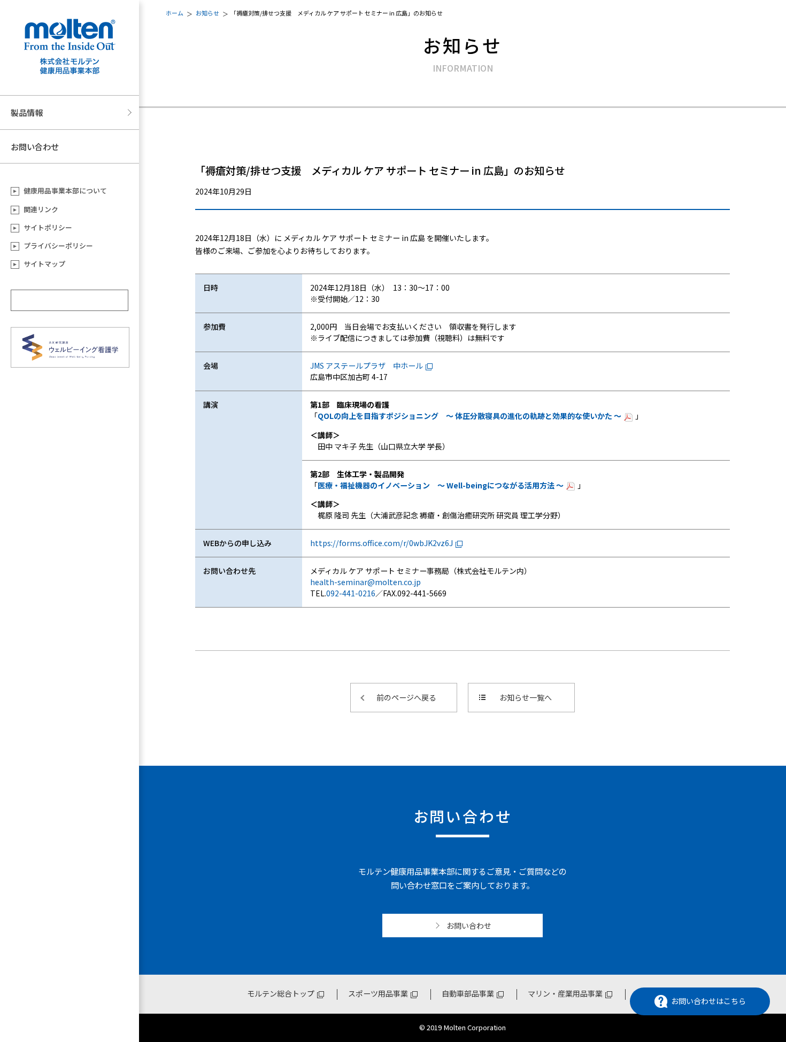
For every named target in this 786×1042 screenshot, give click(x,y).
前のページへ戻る (406, 697)
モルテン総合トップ (280, 993)
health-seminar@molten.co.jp (365, 582)
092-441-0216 (350, 593)
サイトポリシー (48, 227)
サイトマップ (44, 264)
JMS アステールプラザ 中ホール (366, 365)
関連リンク (41, 209)
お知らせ (207, 13)
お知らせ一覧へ (525, 697)
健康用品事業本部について (65, 190)
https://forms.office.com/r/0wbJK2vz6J (381, 543)
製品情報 (27, 112)
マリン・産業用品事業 (565, 993)
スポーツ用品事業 (378, 993)
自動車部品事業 (468, 993)
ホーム (174, 13)
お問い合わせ (35, 146)
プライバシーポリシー (58, 245)
